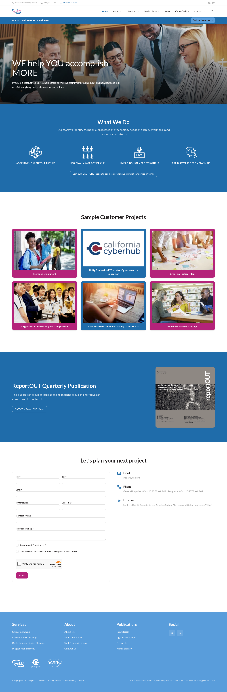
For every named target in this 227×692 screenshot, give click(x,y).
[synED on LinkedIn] (209, 3)
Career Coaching (21, 631)
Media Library (151, 11)
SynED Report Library (75, 642)
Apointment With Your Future (35, 163)
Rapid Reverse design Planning (191, 163)
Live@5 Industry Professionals (139, 163)
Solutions (132, 11)
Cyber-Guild (181, 11)
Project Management (23, 648)
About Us (69, 631)
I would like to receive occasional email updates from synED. (48, 551)
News (167, 11)
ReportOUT (123, 631)
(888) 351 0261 (50, 3)
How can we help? (25, 528)
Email (19, 489)
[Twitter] (172, 633)
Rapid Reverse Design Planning (28, 642)
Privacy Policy (54, 680)
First (18, 476)
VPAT (81, 680)
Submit (22, 575)
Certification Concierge (24, 637)
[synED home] (16, 11)
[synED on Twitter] (213, 3)
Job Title (67, 502)
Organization (22, 502)
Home (105, 11)
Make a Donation (70, 3)
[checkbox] (17, 545)
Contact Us (200, 11)
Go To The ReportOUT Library (29, 409)
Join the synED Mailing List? (33, 545)
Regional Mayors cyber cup (87, 163)
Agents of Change (126, 637)
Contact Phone (23, 515)
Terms (42, 680)
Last (64, 476)
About (116, 11)
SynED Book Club (73, 637)
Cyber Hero (123, 642)
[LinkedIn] (180, 633)
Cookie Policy (69, 680)
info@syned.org (131, 477)
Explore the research (203, 20)
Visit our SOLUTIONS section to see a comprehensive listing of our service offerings (113, 173)
